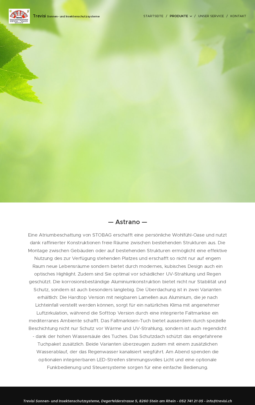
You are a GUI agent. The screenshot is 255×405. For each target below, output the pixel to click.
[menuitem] (154, 16)
